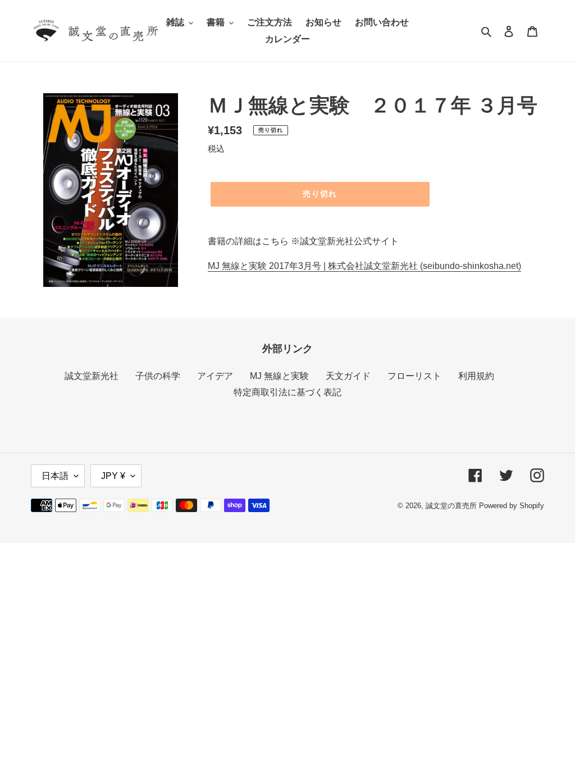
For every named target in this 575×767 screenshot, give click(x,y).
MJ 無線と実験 (279, 376)
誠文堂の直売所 (451, 505)
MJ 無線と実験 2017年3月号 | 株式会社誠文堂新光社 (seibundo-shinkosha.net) (364, 266)
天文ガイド (348, 376)
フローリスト (414, 376)
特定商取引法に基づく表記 (287, 392)
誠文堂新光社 (91, 376)
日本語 (55, 476)
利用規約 (476, 376)
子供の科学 (157, 376)
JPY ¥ (113, 476)
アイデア (215, 376)
